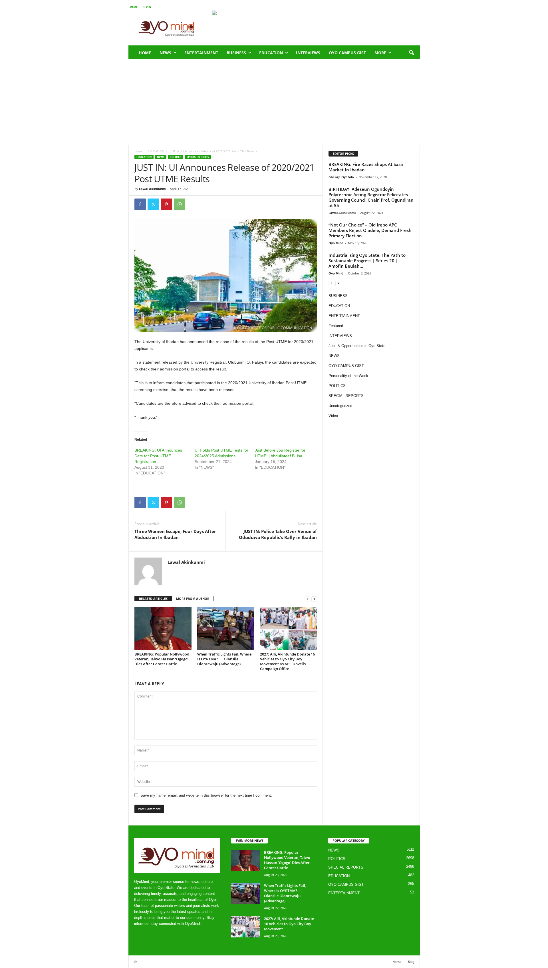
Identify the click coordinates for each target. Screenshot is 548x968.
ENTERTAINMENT (201, 52)
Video (333, 416)
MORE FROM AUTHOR (192, 598)
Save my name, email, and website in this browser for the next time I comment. (206, 795)
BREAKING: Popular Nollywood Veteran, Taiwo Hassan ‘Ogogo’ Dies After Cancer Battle (161, 659)
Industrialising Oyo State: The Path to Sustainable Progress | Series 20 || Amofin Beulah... (367, 260)
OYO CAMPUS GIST (347, 52)
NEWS (165, 52)
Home (133, 7)
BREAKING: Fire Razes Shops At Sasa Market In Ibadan (366, 167)
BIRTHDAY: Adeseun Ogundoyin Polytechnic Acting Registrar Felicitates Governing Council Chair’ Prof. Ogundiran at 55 (371, 197)
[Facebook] (140, 204)
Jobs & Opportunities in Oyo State (357, 346)
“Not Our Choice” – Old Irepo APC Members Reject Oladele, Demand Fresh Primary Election (370, 230)
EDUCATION (271, 52)
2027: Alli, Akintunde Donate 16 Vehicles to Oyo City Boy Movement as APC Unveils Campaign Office (287, 661)
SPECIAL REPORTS (198, 157)
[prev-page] (307, 599)
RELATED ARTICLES (153, 598)
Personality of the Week (348, 376)
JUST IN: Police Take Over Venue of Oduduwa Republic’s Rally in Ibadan (278, 534)
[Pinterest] (166, 204)
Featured (336, 326)
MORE (380, 52)
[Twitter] (153, 204)
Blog (146, 7)
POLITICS (175, 157)
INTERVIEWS (308, 52)
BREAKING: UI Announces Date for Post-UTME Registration (158, 456)
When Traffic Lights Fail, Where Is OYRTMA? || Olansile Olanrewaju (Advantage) (224, 659)
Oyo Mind (336, 243)
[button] (411, 53)
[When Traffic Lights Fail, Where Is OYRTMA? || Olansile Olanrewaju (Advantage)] (225, 628)
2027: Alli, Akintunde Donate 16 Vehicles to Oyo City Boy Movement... (289, 923)
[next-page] (314, 599)
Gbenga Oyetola (341, 177)
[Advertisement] (274, 102)
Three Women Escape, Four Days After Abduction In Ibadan (175, 534)
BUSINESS (236, 52)
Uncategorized (340, 406)
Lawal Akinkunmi (152, 189)
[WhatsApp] (179, 204)
